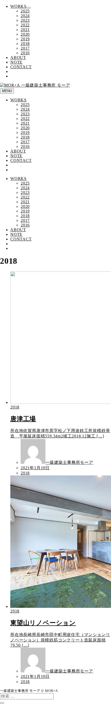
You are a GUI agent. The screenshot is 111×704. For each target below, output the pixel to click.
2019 (25, 39)
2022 (25, 25)
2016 (25, 53)
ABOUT (18, 57)
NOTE (16, 62)
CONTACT (21, 67)
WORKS (18, 6)
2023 (25, 20)
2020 (25, 34)
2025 (25, 11)
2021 (25, 29)
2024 (25, 15)
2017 (25, 48)
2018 (25, 43)
